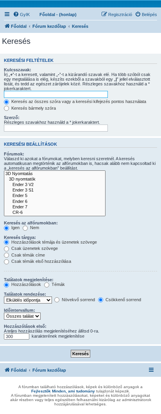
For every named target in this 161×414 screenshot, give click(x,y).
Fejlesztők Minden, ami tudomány (63, 391)
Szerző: (12, 117)
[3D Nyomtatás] (55, 174)
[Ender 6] (55, 201)
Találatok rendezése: (25, 294)
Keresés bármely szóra (33, 108)
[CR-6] (55, 212)
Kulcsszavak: (17, 69)
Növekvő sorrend (78, 299)
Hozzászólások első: (25, 326)
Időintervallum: (19, 310)
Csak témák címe (27, 255)
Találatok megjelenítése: (29, 279)
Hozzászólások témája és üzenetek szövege (53, 242)
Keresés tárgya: (20, 237)
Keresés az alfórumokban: (31, 223)
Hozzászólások (25, 284)
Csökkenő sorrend (122, 299)
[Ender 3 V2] (55, 185)
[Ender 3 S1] (55, 190)
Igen (15, 227)
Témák (57, 284)
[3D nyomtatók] (55, 179)
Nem (34, 227)
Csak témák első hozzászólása (40, 261)
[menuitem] (21, 14)
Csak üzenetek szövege (34, 248)
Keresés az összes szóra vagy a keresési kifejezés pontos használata (78, 101)
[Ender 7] (55, 207)
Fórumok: (14, 154)
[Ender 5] (55, 196)
